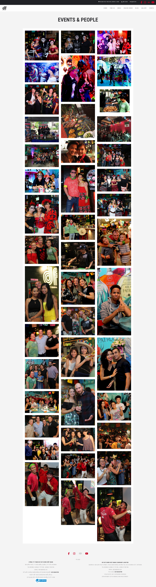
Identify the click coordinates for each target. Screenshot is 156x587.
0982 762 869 (125, 1)
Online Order (128, 8)
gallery (144, 8)
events (151, 8)
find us (112, 8)
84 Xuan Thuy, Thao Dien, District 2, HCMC (109, 1)
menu (119, 8)
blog (137, 8)
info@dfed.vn (133, 1)
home (105, 8)
